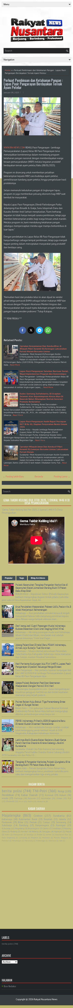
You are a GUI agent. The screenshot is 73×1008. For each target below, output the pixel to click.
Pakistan (5, 840)
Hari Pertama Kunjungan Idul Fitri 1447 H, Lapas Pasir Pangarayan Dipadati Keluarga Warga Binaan (43, 665)
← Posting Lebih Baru (13, 476)
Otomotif (10, 801)
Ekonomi (32, 798)
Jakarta (62, 819)
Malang (35, 831)
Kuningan (61, 825)
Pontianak (7, 822)
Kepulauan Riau (61, 834)
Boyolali (48, 819)
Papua (68, 831)
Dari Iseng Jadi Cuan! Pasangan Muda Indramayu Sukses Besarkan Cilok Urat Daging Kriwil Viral (40, 627)
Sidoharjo (52, 840)
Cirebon (38, 815)
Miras (21, 801)
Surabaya (56, 828)
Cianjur (46, 822)
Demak (33, 822)
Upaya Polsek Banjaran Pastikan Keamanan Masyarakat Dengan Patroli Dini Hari (37, 684)
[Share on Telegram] (39, 330)
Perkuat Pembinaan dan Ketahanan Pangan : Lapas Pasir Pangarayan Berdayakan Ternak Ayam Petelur (33, 83)
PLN (69, 798)
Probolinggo (40, 840)
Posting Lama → (62, 476)
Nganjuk (58, 831)
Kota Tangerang (8, 837)
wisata (5, 798)
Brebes (39, 834)
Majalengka (11, 815)
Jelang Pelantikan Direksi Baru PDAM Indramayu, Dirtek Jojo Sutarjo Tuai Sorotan (40, 646)
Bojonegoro (33, 828)
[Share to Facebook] (22, 330)
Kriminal (49, 795)
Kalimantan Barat (28, 819)
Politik (30, 801)
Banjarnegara (42, 825)
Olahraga (18, 798)
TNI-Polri (40, 790)
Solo (61, 840)
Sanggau (46, 831)
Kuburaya (6, 828)
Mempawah (18, 834)
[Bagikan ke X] (31, 330)
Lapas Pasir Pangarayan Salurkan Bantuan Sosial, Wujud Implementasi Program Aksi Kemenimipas (44, 372)
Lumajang (23, 837)
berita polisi (12, 790)
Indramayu (7, 819)
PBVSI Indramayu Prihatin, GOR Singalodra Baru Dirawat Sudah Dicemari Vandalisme (40, 722)
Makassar (46, 837)
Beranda (39, 476)
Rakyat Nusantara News (45, 999)
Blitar (20, 822)
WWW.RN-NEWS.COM (14, 147)
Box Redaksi (10, 986)
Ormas (59, 798)
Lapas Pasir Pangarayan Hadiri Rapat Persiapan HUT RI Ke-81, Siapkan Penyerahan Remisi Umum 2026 (43, 424)
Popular (9, 578)
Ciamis (46, 828)
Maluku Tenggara (61, 837)
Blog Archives (38, 578)
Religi (61, 791)
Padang (13, 831)
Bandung (23, 825)
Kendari (24, 831)
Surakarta (58, 815)
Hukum (62, 795)
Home (7, 70)
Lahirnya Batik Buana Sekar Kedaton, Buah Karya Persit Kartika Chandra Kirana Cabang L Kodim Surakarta (40, 742)
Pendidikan (8, 795)
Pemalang (29, 840)
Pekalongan (16, 840)
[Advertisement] (36, 881)
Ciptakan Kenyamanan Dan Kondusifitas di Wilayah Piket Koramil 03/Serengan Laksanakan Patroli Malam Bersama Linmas (43, 349)
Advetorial (41, 801)
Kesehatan (46, 798)
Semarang (61, 822)
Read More (15, 364)
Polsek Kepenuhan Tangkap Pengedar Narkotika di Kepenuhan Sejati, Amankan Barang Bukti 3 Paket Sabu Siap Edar (41, 587)
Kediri (7, 834)
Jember (48, 834)
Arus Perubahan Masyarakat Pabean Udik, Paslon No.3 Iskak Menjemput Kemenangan (43, 608)
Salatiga (30, 834)
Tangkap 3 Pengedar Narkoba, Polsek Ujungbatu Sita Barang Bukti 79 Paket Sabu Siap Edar (42, 763)
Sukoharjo (7, 825)
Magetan (34, 837)
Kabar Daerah (29, 795)
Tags (21, 578)
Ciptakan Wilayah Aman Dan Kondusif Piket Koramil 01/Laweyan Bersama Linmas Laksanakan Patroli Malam (44, 449)
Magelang (19, 828)
